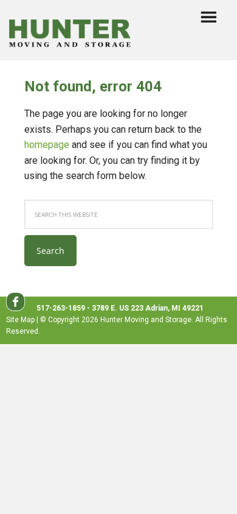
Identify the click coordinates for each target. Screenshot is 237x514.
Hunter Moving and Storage (70, 31)
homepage (46, 144)
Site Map (20, 319)
